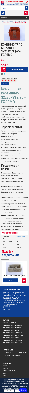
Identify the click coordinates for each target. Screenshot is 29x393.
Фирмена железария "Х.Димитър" (12, 325)
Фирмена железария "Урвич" (11, 337)
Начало (5, 366)
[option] (14, 33)
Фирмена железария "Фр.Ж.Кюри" (12, 342)
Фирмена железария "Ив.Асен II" (12, 327)
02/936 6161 (6, 306)
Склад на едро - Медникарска (11, 355)
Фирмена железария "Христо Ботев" (13, 335)
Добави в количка (17, 69)
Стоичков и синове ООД (10, 322)
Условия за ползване (9, 371)
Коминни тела (21, 236)
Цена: (3, 60)
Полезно (5, 368)
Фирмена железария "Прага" (11, 330)
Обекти (5, 376)
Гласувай (5, 84)
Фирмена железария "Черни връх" (12, 340)
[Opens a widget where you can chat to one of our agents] (23, 390)
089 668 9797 (6, 309)
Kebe (18, 239)
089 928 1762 (6, 308)
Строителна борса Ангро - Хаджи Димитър (15, 352)
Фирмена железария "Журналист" (12, 332)
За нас (4, 373)
